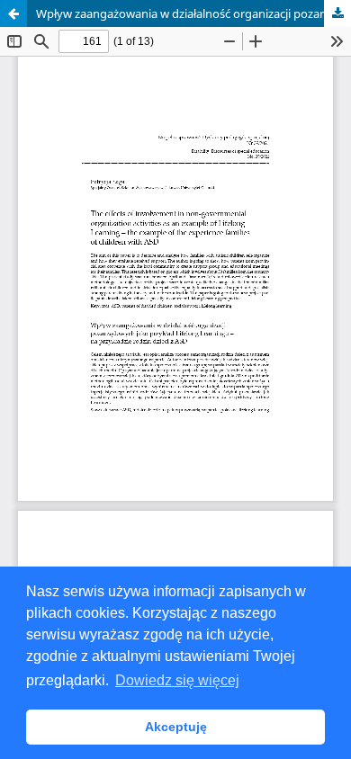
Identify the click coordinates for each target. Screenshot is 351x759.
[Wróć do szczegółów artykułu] (13, 13)
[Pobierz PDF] (337, 13)
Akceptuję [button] (176, 726)
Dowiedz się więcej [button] (177, 680)
